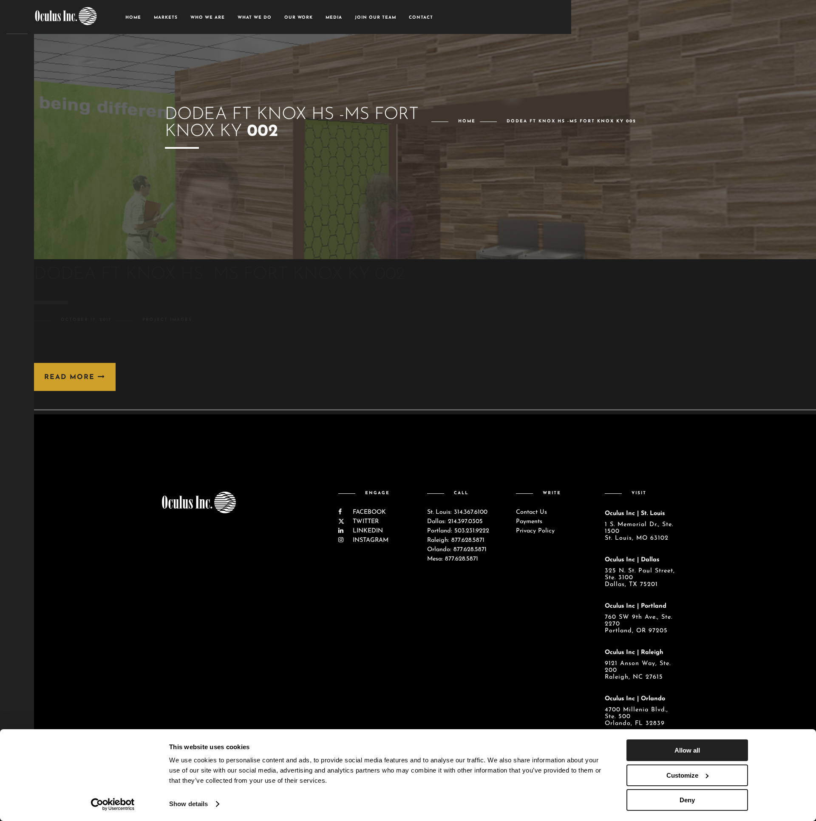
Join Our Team (375, 17)
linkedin (367, 531)
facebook (368, 512)
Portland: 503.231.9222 (458, 531)
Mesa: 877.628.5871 (452, 559)
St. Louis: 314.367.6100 (457, 512)
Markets (166, 17)
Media (334, 17)
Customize (682, 775)
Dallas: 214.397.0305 (455, 521)
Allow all (687, 750)
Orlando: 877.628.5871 (457, 549)
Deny (687, 800)
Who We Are (207, 17)
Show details (188, 803)
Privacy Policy (535, 531)
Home (133, 17)
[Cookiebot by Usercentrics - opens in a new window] (113, 804)
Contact (421, 17)
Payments (529, 521)
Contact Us (531, 512)
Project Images (167, 319)
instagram (369, 540)
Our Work (298, 17)
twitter (365, 521)
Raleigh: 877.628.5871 (455, 540)
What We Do (255, 17)
